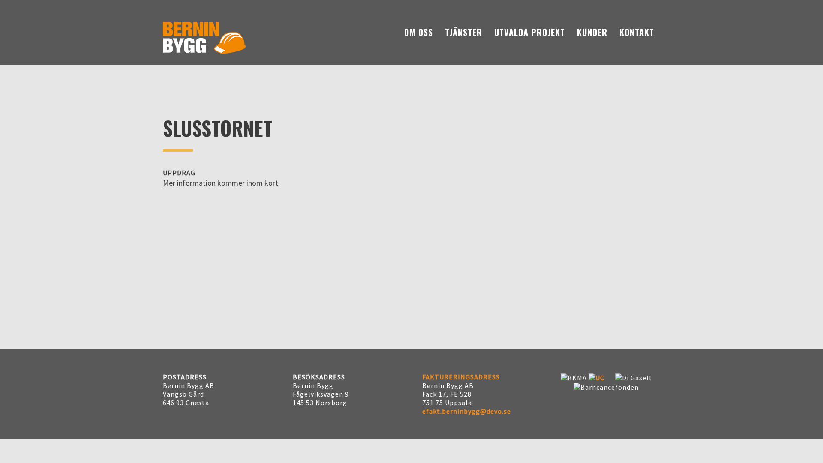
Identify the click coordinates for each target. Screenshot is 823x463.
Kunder (592, 32)
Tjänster (463, 32)
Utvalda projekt (529, 32)
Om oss (418, 32)
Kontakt (636, 32)
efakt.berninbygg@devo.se (466, 411)
